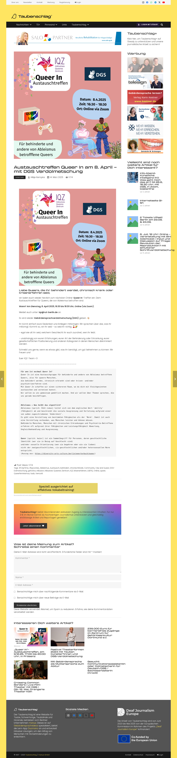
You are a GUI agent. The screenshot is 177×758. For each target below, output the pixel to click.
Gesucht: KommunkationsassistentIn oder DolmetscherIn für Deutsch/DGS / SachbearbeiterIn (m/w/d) (106, 667)
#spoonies (34, 468)
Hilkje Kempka (38, 177)
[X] (159, 2)
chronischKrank (76, 468)
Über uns (15, 2)
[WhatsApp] (151, 2)
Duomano (33, 728)
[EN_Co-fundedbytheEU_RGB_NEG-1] (138, 738)
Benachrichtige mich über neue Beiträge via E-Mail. (43, 597)
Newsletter (27, 2)
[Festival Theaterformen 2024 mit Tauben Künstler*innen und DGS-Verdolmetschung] (67, 636)
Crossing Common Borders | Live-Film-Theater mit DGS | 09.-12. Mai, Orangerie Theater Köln (29, 687)
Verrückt (39, 473)
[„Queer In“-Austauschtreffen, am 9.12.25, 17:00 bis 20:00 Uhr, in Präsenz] (31, 636)
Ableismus (44, 468)
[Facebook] (147, 2)
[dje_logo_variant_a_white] (136, 712)
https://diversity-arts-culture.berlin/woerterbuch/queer (65, 453)
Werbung (51, 2)
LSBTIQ (90, 470)
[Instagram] (143, 2)
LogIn (78, 2)
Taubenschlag (31, 755)
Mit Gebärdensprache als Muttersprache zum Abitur (67, 663)
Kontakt (39, 2)
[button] (30, 24)
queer (102, 470)
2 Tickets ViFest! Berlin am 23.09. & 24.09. (151, 219)
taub (32, 473)
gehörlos (32, 470)
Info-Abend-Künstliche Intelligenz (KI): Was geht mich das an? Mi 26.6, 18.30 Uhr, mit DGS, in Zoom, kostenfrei (151, 181)
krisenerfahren (80, 470)
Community (89, 468)
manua (32, 722)
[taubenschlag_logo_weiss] (26, 709)
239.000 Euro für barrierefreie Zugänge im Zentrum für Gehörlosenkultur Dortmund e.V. (103, 633)
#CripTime (24, 468)
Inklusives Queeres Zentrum (57, 470)
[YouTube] (164, 2)
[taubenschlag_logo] (31, 16)
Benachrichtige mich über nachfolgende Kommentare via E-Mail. (50, 591)
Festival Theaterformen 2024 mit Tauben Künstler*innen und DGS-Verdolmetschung (67, 653)
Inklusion (40, 470)
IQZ (71, 470)
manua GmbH (44, 755)
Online (96, 470)
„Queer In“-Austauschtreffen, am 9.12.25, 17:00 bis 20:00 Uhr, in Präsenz (30, 653)
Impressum (150, 755)
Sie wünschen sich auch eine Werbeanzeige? (27, 495)
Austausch (54, 468)
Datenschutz (138, 755)
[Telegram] (155, 2)
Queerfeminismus (22, 473)
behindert (64, 468)
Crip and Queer (102, 468)
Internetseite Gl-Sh (151, 201)
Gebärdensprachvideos (26, 725)
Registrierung (64, 2)
